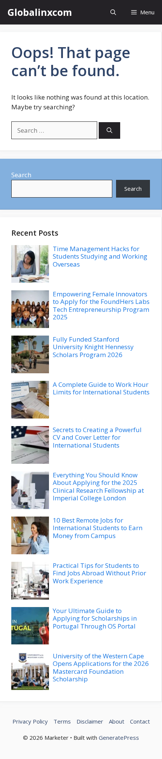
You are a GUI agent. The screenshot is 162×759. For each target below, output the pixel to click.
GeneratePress (119, 737)
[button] (113, 12)
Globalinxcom (40, 12)
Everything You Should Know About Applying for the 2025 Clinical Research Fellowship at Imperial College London (98, 486)
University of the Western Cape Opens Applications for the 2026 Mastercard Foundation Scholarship (101, 667)
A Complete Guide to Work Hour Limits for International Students (101, 388)
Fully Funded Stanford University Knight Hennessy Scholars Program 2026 (93, 347)
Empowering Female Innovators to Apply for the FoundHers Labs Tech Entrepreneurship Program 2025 (101, 305)
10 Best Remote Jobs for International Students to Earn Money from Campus (97, 528)
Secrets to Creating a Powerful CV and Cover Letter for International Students (97, 437)
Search (21, 174)
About (116, 721)
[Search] (109, 130)
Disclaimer (89, 721)
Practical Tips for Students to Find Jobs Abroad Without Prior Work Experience (99, 573)
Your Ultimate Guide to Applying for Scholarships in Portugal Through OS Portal (95, 618)
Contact (140, 721)
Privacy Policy (30, 721)
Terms (62, 721)
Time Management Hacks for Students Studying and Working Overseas (100, 256)
